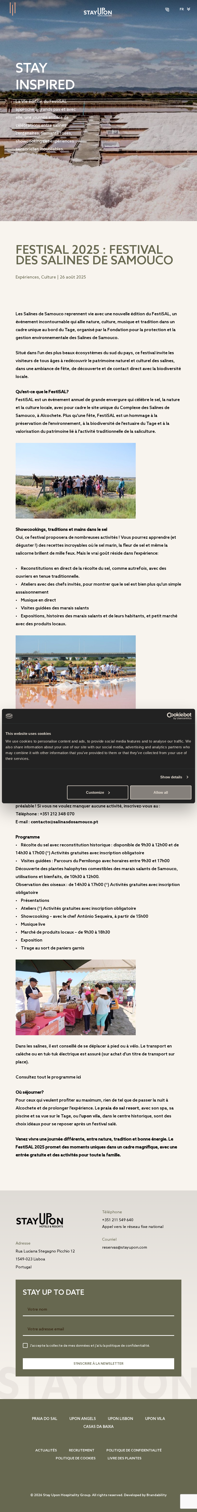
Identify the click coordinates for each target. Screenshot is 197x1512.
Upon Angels (82, 1419)
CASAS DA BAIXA (98, 1427)
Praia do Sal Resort (120, 1108)
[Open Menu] (9, 9)
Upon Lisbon (120, 1419)
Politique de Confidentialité (134, 1451)
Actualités (46, 1451)
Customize (95, 792)
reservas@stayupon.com (124, 1247)
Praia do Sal (44, 1419)
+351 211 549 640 (117, 1220)
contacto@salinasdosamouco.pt (64, 822)
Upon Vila (90, 1116)
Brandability (157, 1495)
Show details (171, 777)
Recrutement (81, 1451)
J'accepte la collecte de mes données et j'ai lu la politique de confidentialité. (90, 1346)
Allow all (161, 792)
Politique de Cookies (76, 1458)
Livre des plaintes (125, 1458)
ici (78, 1077)
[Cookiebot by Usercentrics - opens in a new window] (170, 716)
